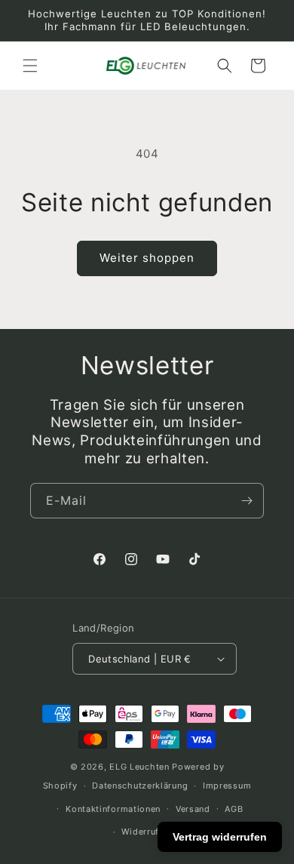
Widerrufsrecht (154, 831)
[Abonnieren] (246, 500)
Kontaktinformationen (113, 809)
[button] (30, 65)
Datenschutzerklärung (140, 785)
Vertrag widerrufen (220, 837)
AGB (234, 809)
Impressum (227, 785)
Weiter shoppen (147, 258)
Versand (193, 809)
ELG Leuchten (139, 766)
